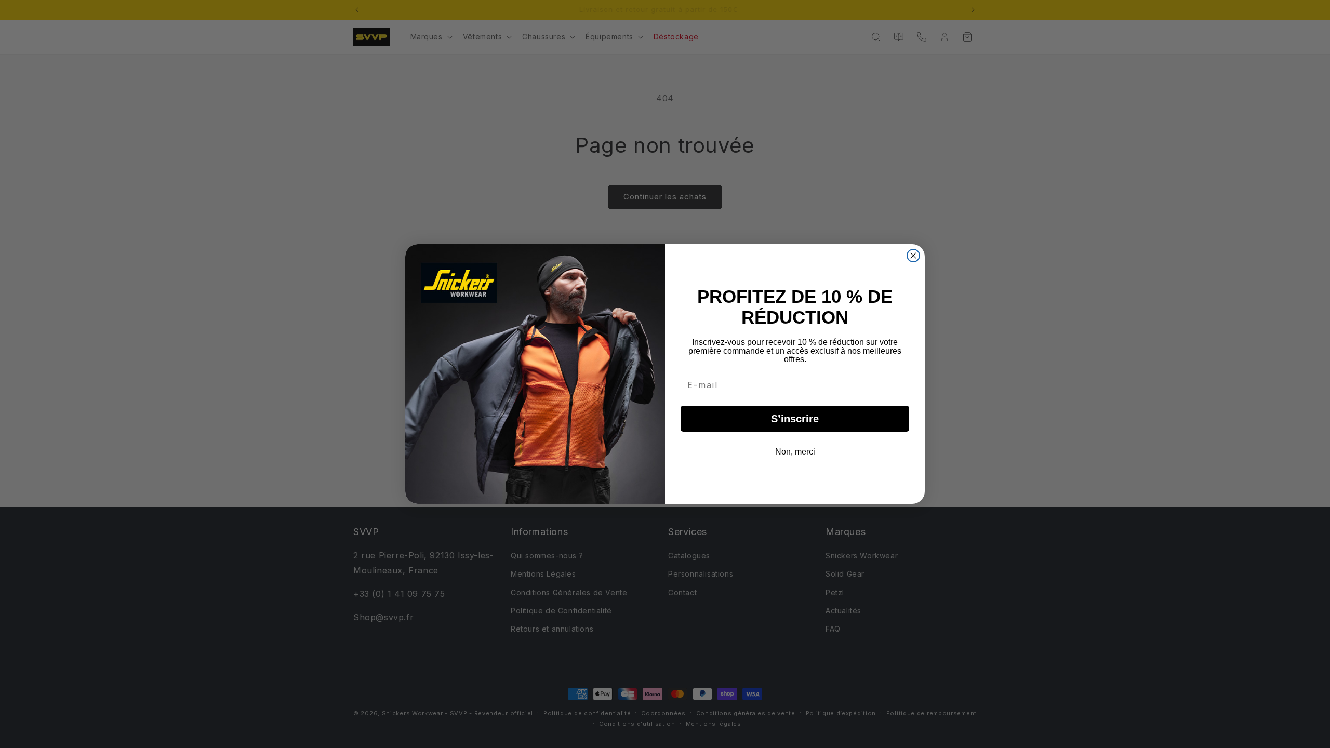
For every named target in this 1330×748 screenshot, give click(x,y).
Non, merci (795, 451)
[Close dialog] (913, 255)
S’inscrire (795, 418)
